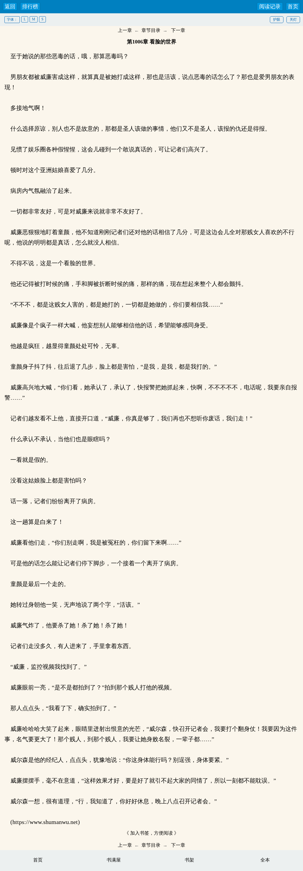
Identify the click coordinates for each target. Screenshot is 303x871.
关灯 (293, 19)
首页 (293, 6)
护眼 (276, 19)
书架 (189, 859)
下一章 (178, 30)
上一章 (125, 30)
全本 (265, 859)
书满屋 (114, 859)
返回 (10, 6)
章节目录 (150, 30)
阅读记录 (270, 6)
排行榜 (30, 6)
